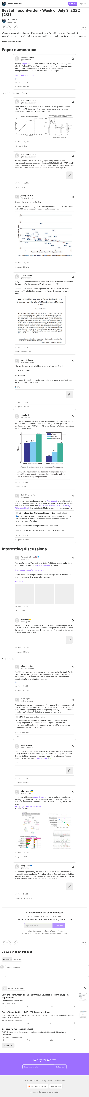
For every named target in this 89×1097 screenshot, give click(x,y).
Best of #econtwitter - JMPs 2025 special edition (26, 1012)
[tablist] (12, 959)
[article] (44, 1000)
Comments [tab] (7, 959)
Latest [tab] (10, 988)
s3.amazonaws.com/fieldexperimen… (29, 570)
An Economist (12, 20)
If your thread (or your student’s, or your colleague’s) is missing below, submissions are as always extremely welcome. (38, 1016)
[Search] (85, 988)
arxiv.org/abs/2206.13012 (25, 75)
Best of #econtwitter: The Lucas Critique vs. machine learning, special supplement (36, 996)
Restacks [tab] (17, 959)
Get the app (56, 1086)
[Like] (4, 27)
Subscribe (72, 4)
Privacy (43, 1080)
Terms (49, 1080)
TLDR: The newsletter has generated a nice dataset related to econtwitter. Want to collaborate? (34, 1033)
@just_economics (78, 36)
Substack (33, 1092)
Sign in (83, 4)
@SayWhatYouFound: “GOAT (16, 93)
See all (6, 1046)
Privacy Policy (62, 933)
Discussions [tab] (19, 988)
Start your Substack (38, 1086)
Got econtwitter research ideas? (17, 1029)
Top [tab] (4, 988)
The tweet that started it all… (13, 1000)
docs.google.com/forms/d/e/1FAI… (29, 806)
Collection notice (60, 1080)
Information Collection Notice (44, 933)
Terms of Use (55, 931)
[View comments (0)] (9, 27)
